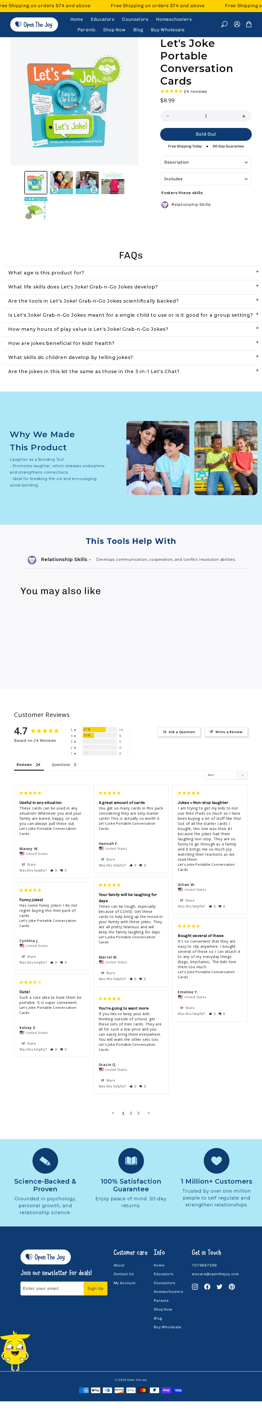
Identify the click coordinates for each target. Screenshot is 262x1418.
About (119, 1265)
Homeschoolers (174, 19)
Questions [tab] (61, 764)
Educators (102, 19)
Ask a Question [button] (182, 732)
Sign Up (96, 1288)
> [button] (149, 1112)
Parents (87, 29)
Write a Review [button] (229, 732)
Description (176, 162)
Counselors (135, 19)
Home (76, 19)
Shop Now (114, 29)
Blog (138, 29)
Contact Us (124, 1274)
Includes (173, 178)
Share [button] (31, 864)
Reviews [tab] (24, 764)
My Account (125, 1283)
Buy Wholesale (167, 29)
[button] (53, 870)
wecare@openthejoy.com (215, 1274)
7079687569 (204, 1265)
